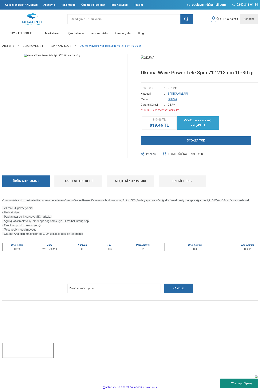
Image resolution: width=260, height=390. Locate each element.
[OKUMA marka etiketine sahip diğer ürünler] (153, 60)
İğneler (201, 354)
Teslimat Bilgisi (75, 349)
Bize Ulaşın (73, 343)
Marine (201, 349)
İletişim (138, 4)
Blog (141, 33)
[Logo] (32, 19)
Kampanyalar (123, 33)
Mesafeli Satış (139, 333)
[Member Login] (213, 19)
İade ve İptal (138, 354)
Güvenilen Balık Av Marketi (21, 4)
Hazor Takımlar (205, 343)
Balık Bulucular (205, 333)
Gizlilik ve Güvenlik (142, 343)
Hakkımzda (73, 333)
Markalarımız (53, 33)
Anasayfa (49, 4)
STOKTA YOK (196, 140)
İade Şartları (73, 338)
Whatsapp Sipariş (241, 383)
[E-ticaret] (129, 387)
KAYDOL (178, 288)
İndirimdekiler (99, 33)
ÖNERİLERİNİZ (182, 181)
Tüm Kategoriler (205, 359)
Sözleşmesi (73, 365)
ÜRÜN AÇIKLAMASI (26, 181)
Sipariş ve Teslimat (142, 349)
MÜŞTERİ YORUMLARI (130, 181)
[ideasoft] (110, 387)
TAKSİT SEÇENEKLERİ (78, 181)
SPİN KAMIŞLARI (178, 93)
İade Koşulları (119, 4)
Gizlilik (70, 359)
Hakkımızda (68, 4)
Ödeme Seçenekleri (142, 359)
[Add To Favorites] (257, 140)
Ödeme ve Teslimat (93, 4)
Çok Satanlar (76, 33)
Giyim (200, 338)
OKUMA (172, 99)
